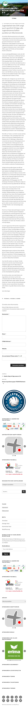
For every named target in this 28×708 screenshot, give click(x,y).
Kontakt (4, 504)
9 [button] (17, 660)
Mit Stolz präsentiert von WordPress (10, 704)
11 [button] (20, 660)
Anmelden (4, 520)
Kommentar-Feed (6, 526)
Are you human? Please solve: (10, 356)
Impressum (5, 507)
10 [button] (19, 660)
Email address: (6, 546)
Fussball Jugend (15, 298)
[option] (14, 469)
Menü (14, 18)
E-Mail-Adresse (6, 341)
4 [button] (11, 660)
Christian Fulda (19, 23)
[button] (3, 446)
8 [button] (16, 660)
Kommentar (5, 314)
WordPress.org (6, 529)
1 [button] (12, 455)
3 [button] (15, 455)
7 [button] (15, 660)
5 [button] (12, 660)
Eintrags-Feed (5, 523)
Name (4, 334)
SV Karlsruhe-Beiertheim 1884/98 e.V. (13, 10)
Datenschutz (5, 510)
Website (4, 348)
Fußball (7, 298)
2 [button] (8, 660)
